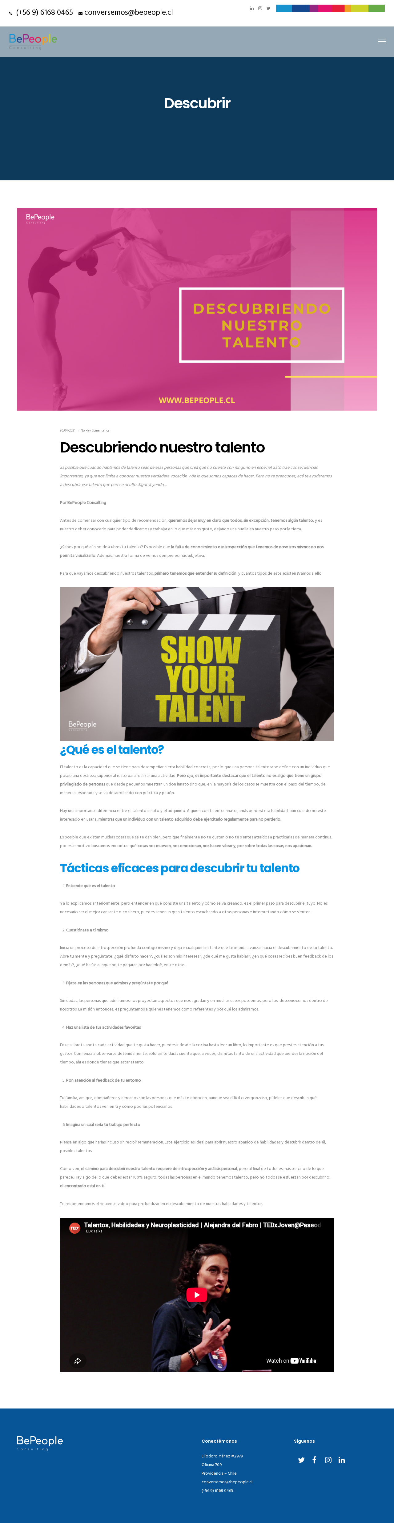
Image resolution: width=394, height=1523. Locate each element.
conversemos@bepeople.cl (128, 13)
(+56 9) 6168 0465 (42, 13)
